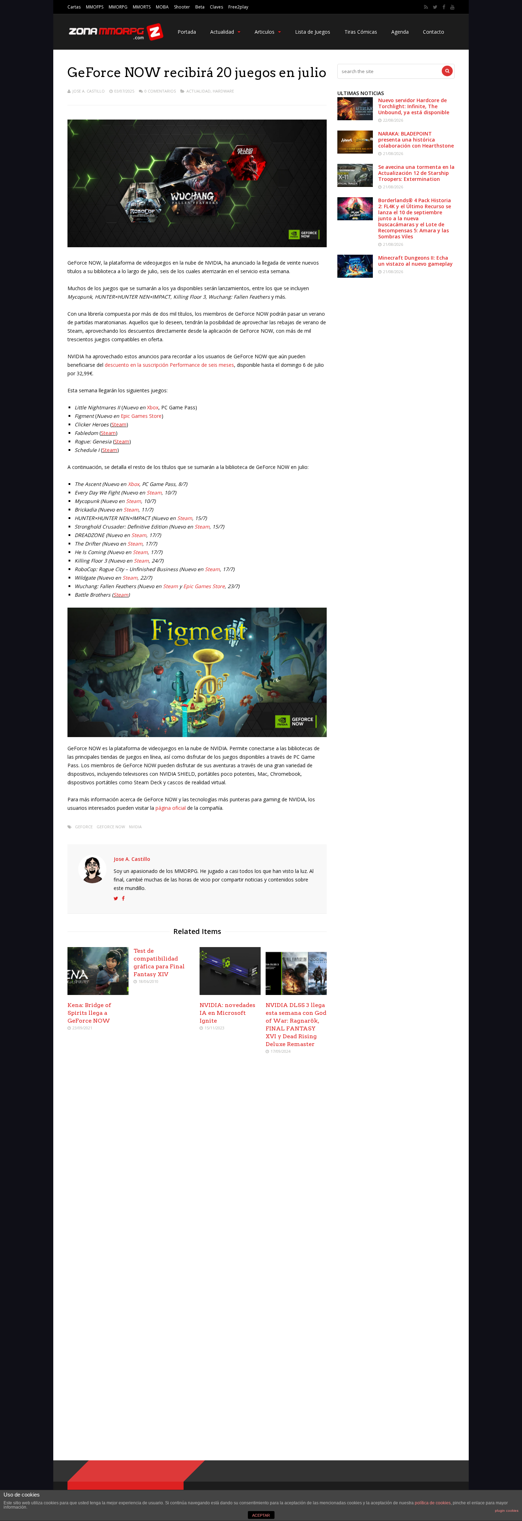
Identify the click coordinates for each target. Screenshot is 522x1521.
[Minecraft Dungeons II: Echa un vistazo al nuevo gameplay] (355, 275)
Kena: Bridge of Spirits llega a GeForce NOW (89, 1013)
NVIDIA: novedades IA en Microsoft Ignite (227, 1013)
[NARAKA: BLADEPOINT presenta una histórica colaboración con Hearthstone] (355, 151)
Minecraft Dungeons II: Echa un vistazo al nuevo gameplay (415, 260)
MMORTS (142, 7)
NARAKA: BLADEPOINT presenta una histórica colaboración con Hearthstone (416, 139)
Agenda (400, 31)
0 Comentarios (160, 91)
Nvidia (135, 827)
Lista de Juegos (312, 31)
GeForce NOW (111, 827)
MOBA (162, 7)
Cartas (74, 7)
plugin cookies (506, 1510)
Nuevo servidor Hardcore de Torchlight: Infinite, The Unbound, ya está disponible (413, 106)
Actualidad (222, 31)
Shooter (182, 7)
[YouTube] (452, 7)
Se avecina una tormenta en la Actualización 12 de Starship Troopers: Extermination (416, 173)
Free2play (238, 7)
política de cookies (433, 1502)
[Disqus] (197, 1162)
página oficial (171, 807)
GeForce (84, 827)
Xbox (152, 407)
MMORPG (118, 7)
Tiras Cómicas (360, 31)
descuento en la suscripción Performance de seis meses (169, 364)
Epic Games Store (141, 416)
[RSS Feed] (426, 7)
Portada (187, 31)
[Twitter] (435, 7)
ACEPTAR (261, 1515)
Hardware (223, 91)
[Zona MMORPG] (115, 39)
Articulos (264, 31)
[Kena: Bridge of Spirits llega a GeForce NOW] (98, 993)
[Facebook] (443, 7)
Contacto (433, 31)
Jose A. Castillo (88, 91)
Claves (216, 7)
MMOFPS (94, 7)
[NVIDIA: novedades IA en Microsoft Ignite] (230, 993)
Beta (200, 7)
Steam (119, 424)
